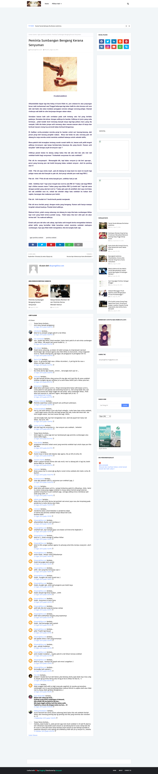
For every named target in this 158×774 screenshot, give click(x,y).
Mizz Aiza (37, 486)
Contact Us (128, 770)
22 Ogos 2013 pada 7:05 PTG (43, 405)
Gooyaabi (59, 770)
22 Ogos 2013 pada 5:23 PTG (43, 365)
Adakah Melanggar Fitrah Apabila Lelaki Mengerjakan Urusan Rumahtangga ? (117, 292)
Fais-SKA (37, 675)
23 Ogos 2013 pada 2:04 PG (43, 595)
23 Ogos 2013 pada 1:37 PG (43, 532)
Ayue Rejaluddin (39, 696)
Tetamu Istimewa (40, 401)
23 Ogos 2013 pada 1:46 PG (43, 556)
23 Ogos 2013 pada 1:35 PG (43, 524)
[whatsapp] (120, 47)
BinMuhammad (39, 479)
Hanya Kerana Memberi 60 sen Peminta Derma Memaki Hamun (59, 302)
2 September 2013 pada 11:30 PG (45, 718)
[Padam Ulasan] (53, 327)
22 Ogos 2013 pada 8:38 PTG (43, 456)
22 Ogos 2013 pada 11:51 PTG (43, 505)
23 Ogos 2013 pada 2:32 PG (43, 671)
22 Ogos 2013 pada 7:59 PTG (43, 421)
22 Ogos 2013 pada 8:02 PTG (43, 429)
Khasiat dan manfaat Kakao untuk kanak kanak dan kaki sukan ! (113, 468)
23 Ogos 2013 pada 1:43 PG (43, 549)
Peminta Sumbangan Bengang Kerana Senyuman (36, 302)
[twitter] (107, 41)
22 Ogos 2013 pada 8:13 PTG (43, 439)
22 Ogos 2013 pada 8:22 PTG (43, 448)
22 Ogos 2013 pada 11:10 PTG (43, 495)
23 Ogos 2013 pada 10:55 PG (43, 707)
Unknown (37, 377)
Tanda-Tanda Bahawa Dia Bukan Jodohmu (118, 224)
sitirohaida (37, 331)
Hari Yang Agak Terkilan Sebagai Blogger (118, 282)
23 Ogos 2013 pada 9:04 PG (43, 680)
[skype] (126, 47)
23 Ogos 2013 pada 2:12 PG (43, 617)
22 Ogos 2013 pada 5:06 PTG (43, 327)
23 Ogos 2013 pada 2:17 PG (43, 633)
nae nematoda (39, 339)
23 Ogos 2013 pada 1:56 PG (43, 572)
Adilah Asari (38, 499)
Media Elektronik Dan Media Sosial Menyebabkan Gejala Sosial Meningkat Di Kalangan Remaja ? (117, 271)
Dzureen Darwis (39, 460)
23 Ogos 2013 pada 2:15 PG (43, 625)
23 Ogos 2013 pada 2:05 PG (43, 602)
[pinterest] (126, 41)
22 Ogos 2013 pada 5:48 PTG (43, 373)
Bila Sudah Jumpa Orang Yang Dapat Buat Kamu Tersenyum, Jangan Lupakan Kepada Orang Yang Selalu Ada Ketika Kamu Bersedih (118, 305)
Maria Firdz (37, 359)
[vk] (101, 47)
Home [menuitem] (47, 4)
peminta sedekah (51, 237)
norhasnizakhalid (40, 409)
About (121, 770)
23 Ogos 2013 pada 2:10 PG (43, 610)
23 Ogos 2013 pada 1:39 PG (43, 539)
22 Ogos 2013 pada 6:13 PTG (43, 382)
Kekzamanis (38, 386)
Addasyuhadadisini (40, 711)
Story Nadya (38, 443)
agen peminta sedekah (44, 34)
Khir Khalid (37, 348)
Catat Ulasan (33, 735)
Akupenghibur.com (36, 50)
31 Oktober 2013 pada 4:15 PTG (44, 731)
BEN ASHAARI (103, 465)
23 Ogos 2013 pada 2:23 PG (43, 656)
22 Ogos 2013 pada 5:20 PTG (43, 355)
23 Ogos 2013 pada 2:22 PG (43, 648)
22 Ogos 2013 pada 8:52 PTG (43, 465)
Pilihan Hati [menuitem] (56, 4)
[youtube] (114, 47)
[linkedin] (114, 41)
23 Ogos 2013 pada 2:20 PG (43, 640)
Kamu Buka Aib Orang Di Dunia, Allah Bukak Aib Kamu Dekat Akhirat (118, 247)
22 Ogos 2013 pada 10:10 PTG (44, 482)
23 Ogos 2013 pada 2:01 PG (43, 587)
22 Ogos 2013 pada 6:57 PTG (43, 397)
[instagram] (107, 47)
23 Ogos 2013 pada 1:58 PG (43, 579)
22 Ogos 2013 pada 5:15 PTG (43, 344)
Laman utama (33, 34)
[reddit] (120, 41)
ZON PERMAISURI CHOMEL (42, 395)
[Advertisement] (66, 16)
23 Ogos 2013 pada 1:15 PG (43, 516)
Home (114, 770)
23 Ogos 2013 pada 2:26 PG (43, 663)
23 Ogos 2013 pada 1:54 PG (43, 564)
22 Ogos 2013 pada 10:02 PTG (44, 475)
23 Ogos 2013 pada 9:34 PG (43, 692)
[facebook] (101, 41)
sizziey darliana (39, 425)
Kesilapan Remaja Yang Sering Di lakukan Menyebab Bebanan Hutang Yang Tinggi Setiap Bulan (118, 235)
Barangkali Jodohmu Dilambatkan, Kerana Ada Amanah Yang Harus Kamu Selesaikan (62, 26)
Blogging (42, 770)
